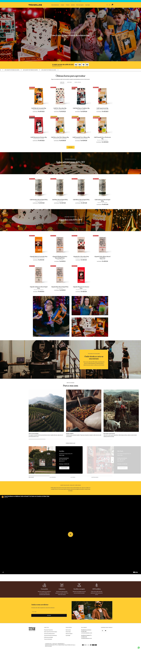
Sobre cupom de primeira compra (50, 631)
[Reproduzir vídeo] (70, 534)
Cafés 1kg (62, 82)
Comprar (62, 4)
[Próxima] (112, 461)
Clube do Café (64, 591)
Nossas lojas (68, 631)
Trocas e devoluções (48, 639)
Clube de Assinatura (55, 4)
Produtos (67, 4)
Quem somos (68, 629)
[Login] (109, 4)
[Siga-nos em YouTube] (105, 630)
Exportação (87, 4)
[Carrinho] (111, 4)
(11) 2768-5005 (124, 463)
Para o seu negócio (80, 4)
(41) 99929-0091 (84, 636)
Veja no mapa (119, 455)
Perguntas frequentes (48, 629)
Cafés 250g (69, 82)
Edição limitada (78, 82)
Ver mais (70, 147)
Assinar (49, 615)
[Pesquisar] (107, 4)
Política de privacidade (48, 637)
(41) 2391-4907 (84, 631)
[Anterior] (112, 458)
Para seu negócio (69, 633)
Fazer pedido (64, 467)
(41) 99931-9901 (66, 463)
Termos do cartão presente (49, 633)
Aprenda (73, 4)
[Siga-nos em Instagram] (102, 630)
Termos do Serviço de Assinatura (50, 635)
